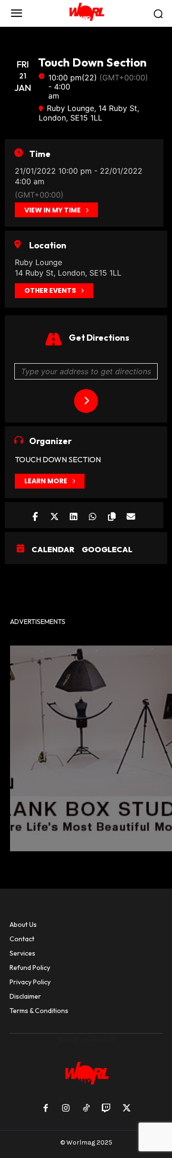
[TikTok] (86, 1108)
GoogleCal (107, 549)
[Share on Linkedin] (73, 515)
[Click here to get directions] (86, 401)
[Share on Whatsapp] (92, 515)
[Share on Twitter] (54, 515)
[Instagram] (65, 1108)
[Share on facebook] (35, 515)
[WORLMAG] (86, 13)
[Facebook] (45, 1108)
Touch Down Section (58, 459)
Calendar (53, 549)
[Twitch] (106, 1108)
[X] (126, 1108)
